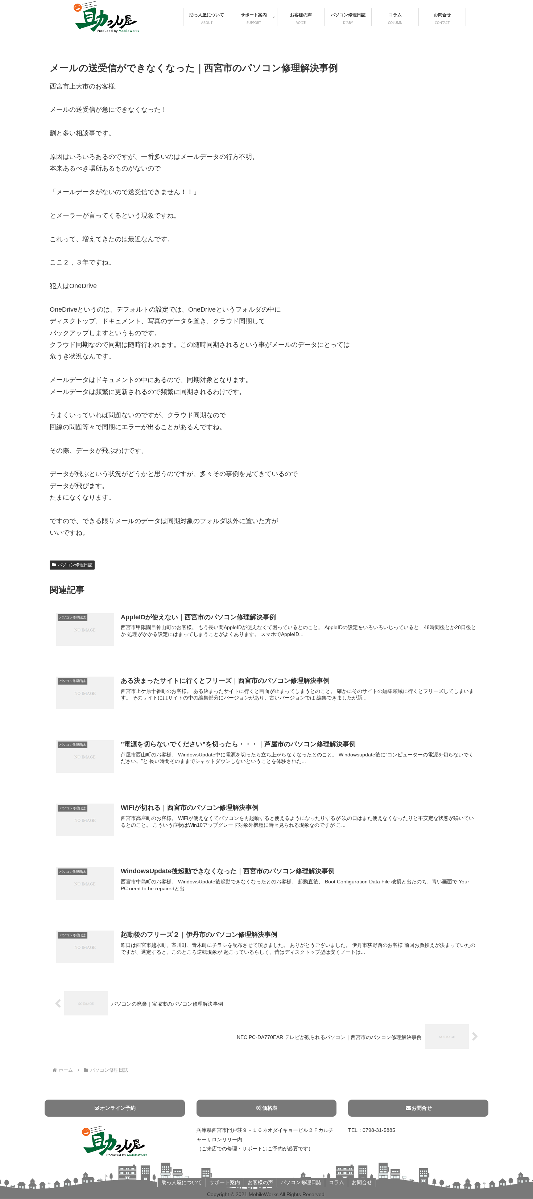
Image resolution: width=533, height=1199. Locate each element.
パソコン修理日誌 (75, 564)
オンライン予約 (118, 1108)
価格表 (269, 1108)
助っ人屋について (181, 1182)
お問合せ (422, 1108)
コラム (336, 1182)
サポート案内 (225, 1182)
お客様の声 (260, 1182)
